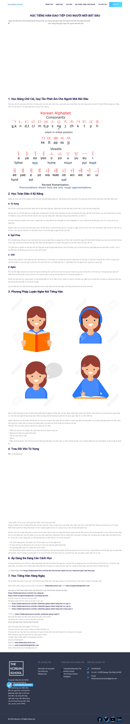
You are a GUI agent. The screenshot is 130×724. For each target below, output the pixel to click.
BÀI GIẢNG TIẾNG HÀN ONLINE (85, 4)
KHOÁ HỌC (59, 4)
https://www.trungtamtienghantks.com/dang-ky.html (28, 596)
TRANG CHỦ (49, 4)
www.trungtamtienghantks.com (78, 586)
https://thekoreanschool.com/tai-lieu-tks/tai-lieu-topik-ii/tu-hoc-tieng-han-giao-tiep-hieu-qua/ (59, 571)
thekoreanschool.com (53, 586)
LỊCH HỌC (69, 4)
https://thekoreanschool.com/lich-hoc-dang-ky (25, 593)
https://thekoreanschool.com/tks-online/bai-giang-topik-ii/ (37, 614)
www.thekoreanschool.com (25, 643)
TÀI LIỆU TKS (102, 4)
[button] (9, 685)
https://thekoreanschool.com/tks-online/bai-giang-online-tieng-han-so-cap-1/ (41, 604)
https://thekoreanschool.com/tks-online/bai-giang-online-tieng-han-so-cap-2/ (41, 606)
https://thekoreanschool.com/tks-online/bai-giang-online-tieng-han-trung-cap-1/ (42, 609)
